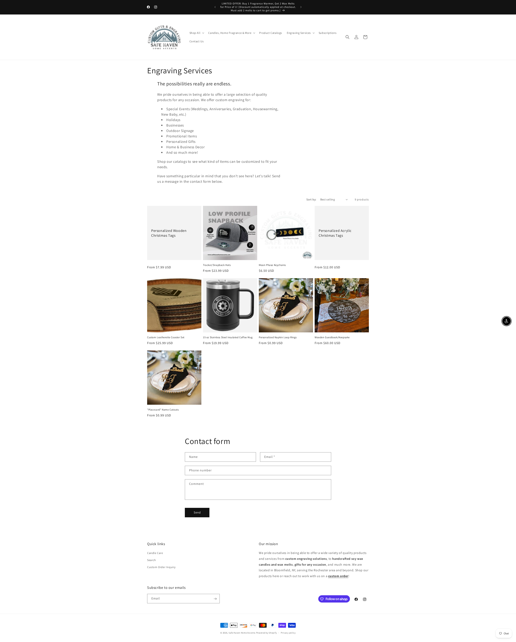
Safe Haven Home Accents (242, 632)
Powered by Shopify (266, 632)
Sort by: (311, 199)
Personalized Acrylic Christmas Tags (335, 233)
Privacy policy (288, 632)
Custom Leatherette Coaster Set (165, 337)
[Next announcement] (300, 7)
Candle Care (155, 553)
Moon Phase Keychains (272, 265)
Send (197, 512)
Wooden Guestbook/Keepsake (332, 337)
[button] (196, 33)
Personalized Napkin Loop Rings (278, 337)
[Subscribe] (215, 599)
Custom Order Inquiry (161, 567)
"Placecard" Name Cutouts (163, 409)
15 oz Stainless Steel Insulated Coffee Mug (228, 337)
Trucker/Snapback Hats (217, 265)
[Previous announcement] (215, 7)
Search (151, 560)
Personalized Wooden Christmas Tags (168, 233)
